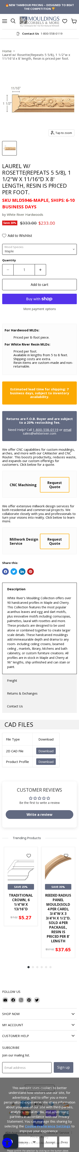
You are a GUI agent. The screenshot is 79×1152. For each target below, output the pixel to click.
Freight (12, 680)
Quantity (9, 260)
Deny (64, 1142)
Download (46, 751)
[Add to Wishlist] (28, 855)
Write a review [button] (39, 814)
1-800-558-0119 (45, 429)
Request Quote (54, 484)
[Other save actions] (34, 1142)
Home (7, 51)
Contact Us (15, 706)
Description (16, 589)
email (67, 429)
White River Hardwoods (25, 214)
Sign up (63, 1067)
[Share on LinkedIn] (22, 571)
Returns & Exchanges (22, 693)
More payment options (39, 309)
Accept (50, 1142)
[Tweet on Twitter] (14, 571)
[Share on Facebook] (5, 571)
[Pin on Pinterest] (30, 571)
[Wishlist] (65, 21)
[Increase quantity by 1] (40, 269)
